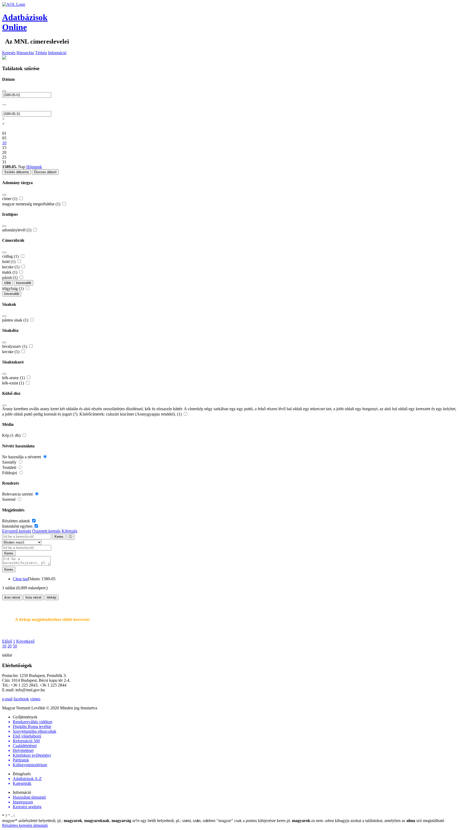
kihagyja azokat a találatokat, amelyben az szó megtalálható (384, 820)
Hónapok (34, 166)
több (7, 283)
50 (15, 646)
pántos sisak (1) (15, 320)
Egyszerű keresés (16, 531)
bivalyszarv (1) (15, 346)
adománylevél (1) (17, 230)
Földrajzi (10, 473)
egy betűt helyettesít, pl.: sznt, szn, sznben (174, 820)
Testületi (9, 467)
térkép (51, 597)
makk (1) (10, 272)
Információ (57, 52)
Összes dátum (45, 172)
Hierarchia (25, 52)
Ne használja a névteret (22, 457)
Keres (58, 537)
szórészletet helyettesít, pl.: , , (66, 820)
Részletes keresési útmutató (25, 825)
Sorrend (9, 499)
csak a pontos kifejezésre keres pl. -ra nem (270, 820)
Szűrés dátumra (16, 172)
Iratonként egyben (17, 526)
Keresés (8, 52)
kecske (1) (11, 267)
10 (4, 646)
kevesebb (23, 283)
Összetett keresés (46, 531)
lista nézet (33, 597)
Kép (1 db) (12, 435)
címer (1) (10, 198)
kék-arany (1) (14, 377)
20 (9, 646)
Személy (10, 462)
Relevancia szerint (18, 494)
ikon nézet (12, 597)
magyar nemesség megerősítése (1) (31, 204)
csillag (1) (11, 256)
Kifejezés (69, 531)
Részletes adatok (16, 521)
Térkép (41, 52)
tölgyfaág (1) (13, 288)
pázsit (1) (10, 277)
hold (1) (9, 261)
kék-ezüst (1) (13, 383)
